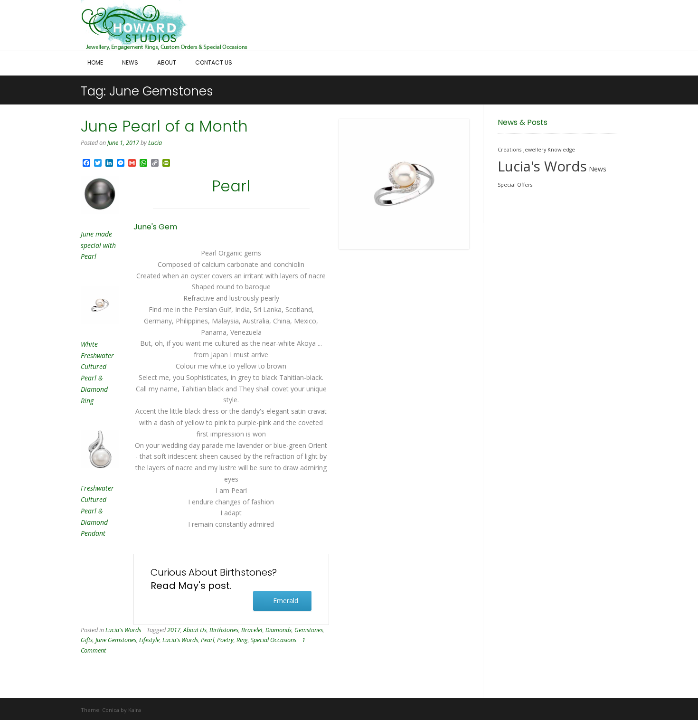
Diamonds (278, 630)
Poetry (225, 640)
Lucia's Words (123, 630)
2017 (173, 630)
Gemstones (308, 630)
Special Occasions (273, 640)
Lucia (155, 143)
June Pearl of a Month (164, 126)
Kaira (134, 709)
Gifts (87, 640)
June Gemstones (115, 640)
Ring (242, 640)
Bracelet (252, 630)
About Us (195, 630)
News (597, 168)
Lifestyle (149, 640)
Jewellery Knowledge (549, 149)
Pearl (207, 640)
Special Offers (515, 184)
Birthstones (223, 630)
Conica (110, 709)
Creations (509, 149)
